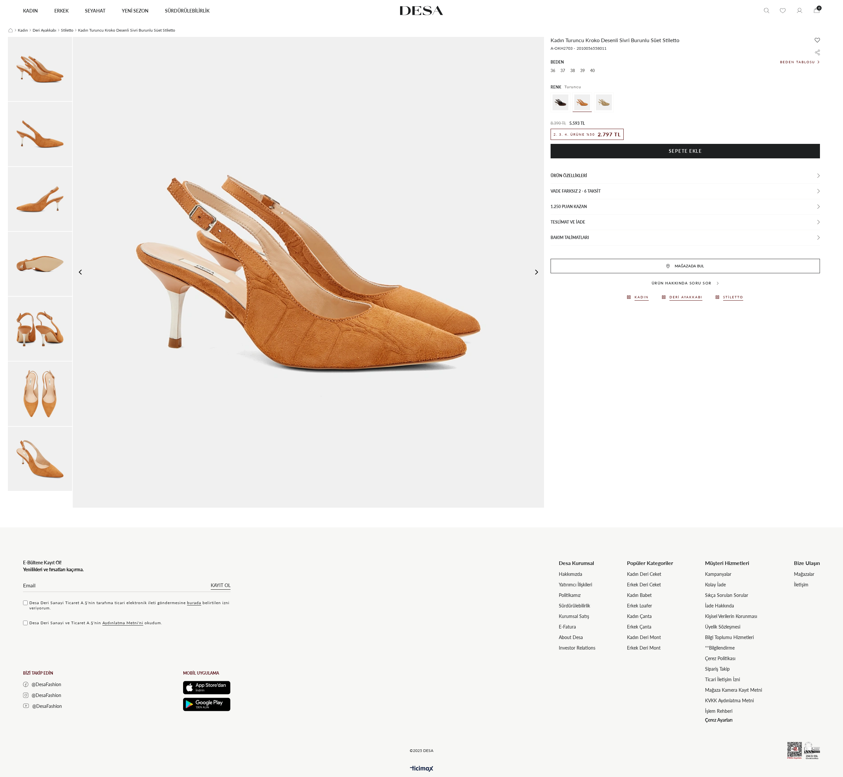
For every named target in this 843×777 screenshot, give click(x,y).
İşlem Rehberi (718, 711)
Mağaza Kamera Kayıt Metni (733, 690)
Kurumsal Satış (574, 616)
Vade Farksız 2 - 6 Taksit (576, 191)
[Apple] (207, 687)
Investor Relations (577, 648)
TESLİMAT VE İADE (568, 222)
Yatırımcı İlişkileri (575, 584)
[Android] (207, 704)
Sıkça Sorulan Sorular (726, 595)
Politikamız (570, 595)
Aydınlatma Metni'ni (122, 622)
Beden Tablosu (797, 62)
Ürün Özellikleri (569, 175)
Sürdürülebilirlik (574, 605)
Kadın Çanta (639, 616)
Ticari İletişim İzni (722, 679)
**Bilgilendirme (720, 648)
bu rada (194, 602)
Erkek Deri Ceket (644, 584)
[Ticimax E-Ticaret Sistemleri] (421, 769)
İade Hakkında (719, 605)
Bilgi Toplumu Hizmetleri (729, 637)
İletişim (801, 584)
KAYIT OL (221, 585)
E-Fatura (567, 627)
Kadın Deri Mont (644, 637)
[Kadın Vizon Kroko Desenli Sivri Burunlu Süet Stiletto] (604, 102)
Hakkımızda (570, 574)
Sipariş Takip (717, 669)
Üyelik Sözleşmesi (722, 627)
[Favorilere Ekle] (817, 40)
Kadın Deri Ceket (644, 574)
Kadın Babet (639, 595)
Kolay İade (715, 584)
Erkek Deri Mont (644, 648)
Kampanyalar (718, 574)
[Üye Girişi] (799, 10)
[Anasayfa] (10, 30)
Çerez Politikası (720, 658)
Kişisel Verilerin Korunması (731, 616)
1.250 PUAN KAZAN (569, 206)
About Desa (571, 637)
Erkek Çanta (639, 627)
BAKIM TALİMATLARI (570, 237)
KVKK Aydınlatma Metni (729, 700)
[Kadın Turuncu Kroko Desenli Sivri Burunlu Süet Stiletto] (582, 102)
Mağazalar (804, 574)
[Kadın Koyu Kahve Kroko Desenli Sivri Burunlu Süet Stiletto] (560, 102)
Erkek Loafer (639, 605)
